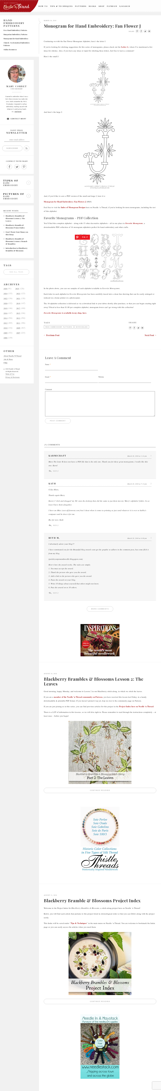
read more (18, 111)
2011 (18, 323)
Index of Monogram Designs (73, 207)
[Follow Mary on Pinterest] (24, 166)
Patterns (81, 6)
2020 (5, 303)
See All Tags (16, 272)
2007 (18, 333)
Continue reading (123, 790)
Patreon (112, 6)
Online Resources (10, 50)
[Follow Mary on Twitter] (16, 166)
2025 (17, 289)
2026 (5, 289)
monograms (82, 327)
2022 (5, 298)
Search (125, 6)
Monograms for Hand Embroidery (16, 39)
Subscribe (12, 148)
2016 (5, 313)
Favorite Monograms (134, 223)
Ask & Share (8, 359)
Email (47, 377)
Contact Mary (18, 119)
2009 (18, 328)
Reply (56, 471)
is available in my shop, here (65, 312)
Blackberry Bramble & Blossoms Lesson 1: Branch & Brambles (16, 241)
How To (43, 6)
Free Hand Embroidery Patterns (15, 30)
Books (92, 6)
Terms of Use (10, 374)
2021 (18, 298)
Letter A (125, 47)
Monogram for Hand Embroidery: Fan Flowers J (65, 201)
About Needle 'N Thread (12, 356)
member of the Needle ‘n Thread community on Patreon (78, 697)
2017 (18, 308)
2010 (5, 328)
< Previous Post (51, 335)
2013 (18, 318)
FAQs (5, 363)
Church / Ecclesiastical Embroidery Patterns (17, 44)
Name (47, 364)
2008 (5, 333)
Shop (102, 6)
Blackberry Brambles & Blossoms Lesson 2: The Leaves (15, 218)
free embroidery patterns (58, 327)
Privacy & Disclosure (13, 377)
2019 (18, 303)
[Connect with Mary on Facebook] (9, 166)
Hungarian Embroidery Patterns (15, 34)
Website (101, 377)
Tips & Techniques (61, 6)
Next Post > (150, 335)
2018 (5, 308)
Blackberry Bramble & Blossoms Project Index (92, 900)
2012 (5, 323)
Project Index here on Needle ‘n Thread (136, 706)
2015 (18, 313)
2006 (5, 338)
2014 (5, 318)
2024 (5, 294)
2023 (18, 294)
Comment (48, 389)
